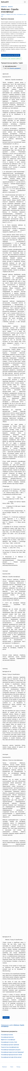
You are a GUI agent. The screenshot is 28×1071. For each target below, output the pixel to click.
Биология (10, 6)
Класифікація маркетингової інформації (12, 1052)
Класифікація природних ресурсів (10, 1049)
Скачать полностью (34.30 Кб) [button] (10, 55)
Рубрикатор (4, 6)
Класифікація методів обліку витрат (11, 1057)
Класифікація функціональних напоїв (11, 1054)
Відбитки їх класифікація (8, 1039)
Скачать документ (15, 68)
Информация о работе (12, 1025)
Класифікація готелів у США (9, 1042)
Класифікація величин (7, 1037)
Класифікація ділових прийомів (10, 1044)
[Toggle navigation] (25, 2)
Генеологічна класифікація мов (10, 1047)
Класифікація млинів (7, 1034)
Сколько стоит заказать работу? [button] (11, 58)
